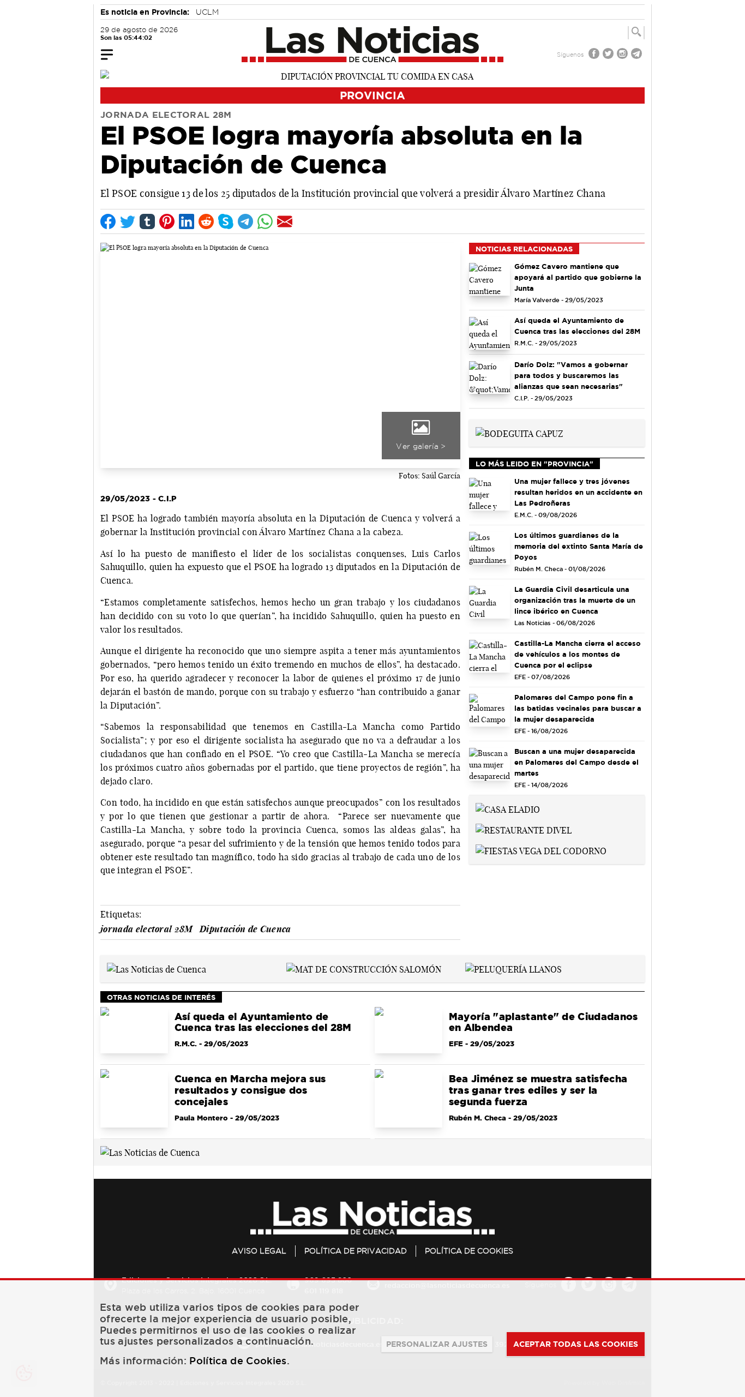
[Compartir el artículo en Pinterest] (167, 221)
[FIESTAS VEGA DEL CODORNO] (541, 849)
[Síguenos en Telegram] (637, 54)
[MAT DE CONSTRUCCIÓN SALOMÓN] (363, 968)
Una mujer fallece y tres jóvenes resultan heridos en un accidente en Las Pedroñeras (578, 492)
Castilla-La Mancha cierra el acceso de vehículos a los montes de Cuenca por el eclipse (577, 654)
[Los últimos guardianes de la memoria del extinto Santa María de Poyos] (489, 548)
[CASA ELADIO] (508, 808)
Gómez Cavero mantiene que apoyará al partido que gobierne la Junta (577, 277)
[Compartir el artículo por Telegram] (245, 221)
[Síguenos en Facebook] (595, 54)
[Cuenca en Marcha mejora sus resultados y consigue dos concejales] (134, 1098)
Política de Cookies (469, 1251)
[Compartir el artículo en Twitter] (127, 221)
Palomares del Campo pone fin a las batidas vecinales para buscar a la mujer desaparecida (577, 708)
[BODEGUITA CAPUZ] (519, 432)
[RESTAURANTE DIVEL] (524, 829)
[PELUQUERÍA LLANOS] (513, 968)
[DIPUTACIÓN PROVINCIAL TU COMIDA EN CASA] (372, 75)
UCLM (207, 12)
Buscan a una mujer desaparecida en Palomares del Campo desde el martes (576, 762)
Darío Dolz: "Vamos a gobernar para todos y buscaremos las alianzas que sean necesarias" (571, 375)
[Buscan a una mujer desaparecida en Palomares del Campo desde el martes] (489, 764)
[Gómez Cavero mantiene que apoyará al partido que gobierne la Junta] (489, 279)
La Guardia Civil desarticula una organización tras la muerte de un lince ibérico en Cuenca (574, 600)
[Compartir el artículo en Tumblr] (147, 221)
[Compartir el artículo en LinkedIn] (186, 221)
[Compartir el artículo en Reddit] (206, 221)
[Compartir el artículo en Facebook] (108, 221)
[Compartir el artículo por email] (284, 221)
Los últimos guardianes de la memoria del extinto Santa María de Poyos (578, 546)
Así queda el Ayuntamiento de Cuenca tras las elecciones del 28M (577, 325)
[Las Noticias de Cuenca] (373, 44)
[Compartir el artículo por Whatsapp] (265, 221)
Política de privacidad (355, 1251)
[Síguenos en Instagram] (623, 54)
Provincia (372, 95)
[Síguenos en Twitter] (609, 54)
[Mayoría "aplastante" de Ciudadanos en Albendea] (408, 1030)
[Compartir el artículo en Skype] (225, 221)
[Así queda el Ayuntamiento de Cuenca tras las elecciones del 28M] (489, 333)
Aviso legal (259, 1251)
